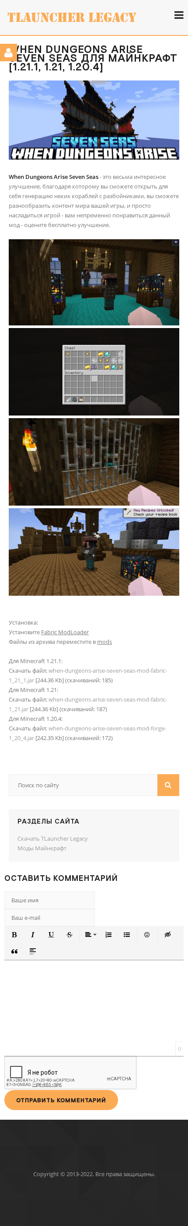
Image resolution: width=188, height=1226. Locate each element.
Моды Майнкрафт (41, 848)
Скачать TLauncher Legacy (52, 838)
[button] (14, 934)
